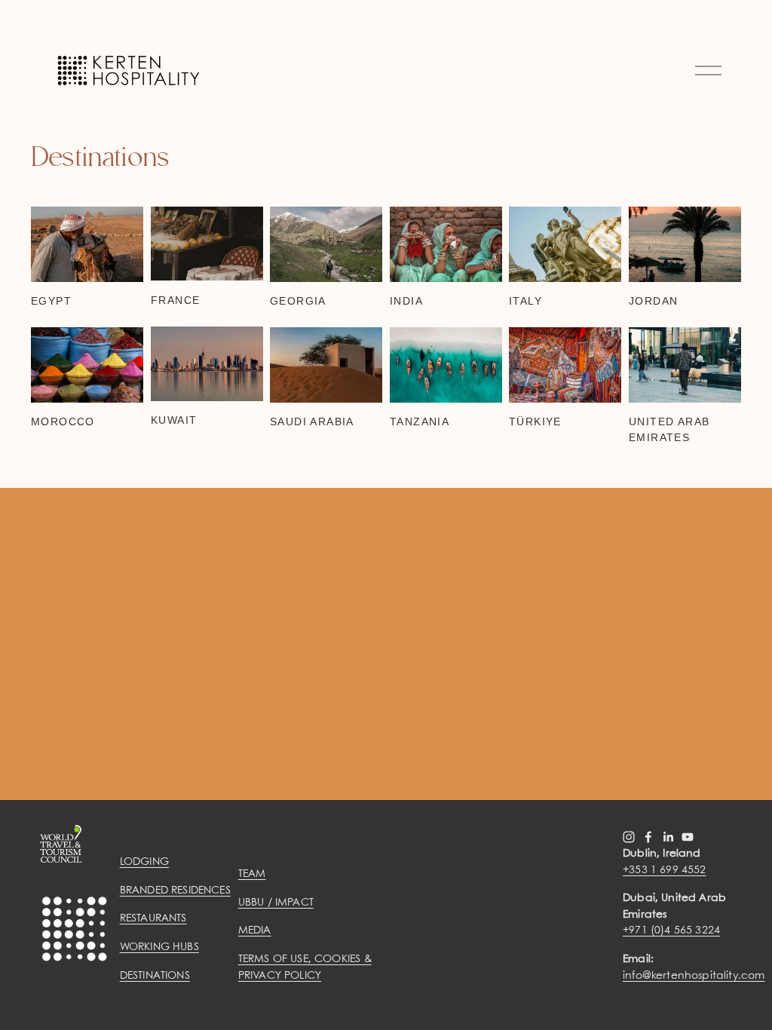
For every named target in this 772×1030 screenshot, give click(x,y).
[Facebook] (648, 837)
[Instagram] (629, 837)
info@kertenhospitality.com (693, 975)
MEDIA (254, 930)
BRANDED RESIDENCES (175, 890)
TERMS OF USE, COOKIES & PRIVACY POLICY (305, 967)
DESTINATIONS (155, 975)
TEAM (252, 874)
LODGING (144, 862)
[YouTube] (688, 837)
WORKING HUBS (159, 947)
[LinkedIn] (668, 837)
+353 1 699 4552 (664, 870)
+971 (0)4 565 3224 (671, 930)
